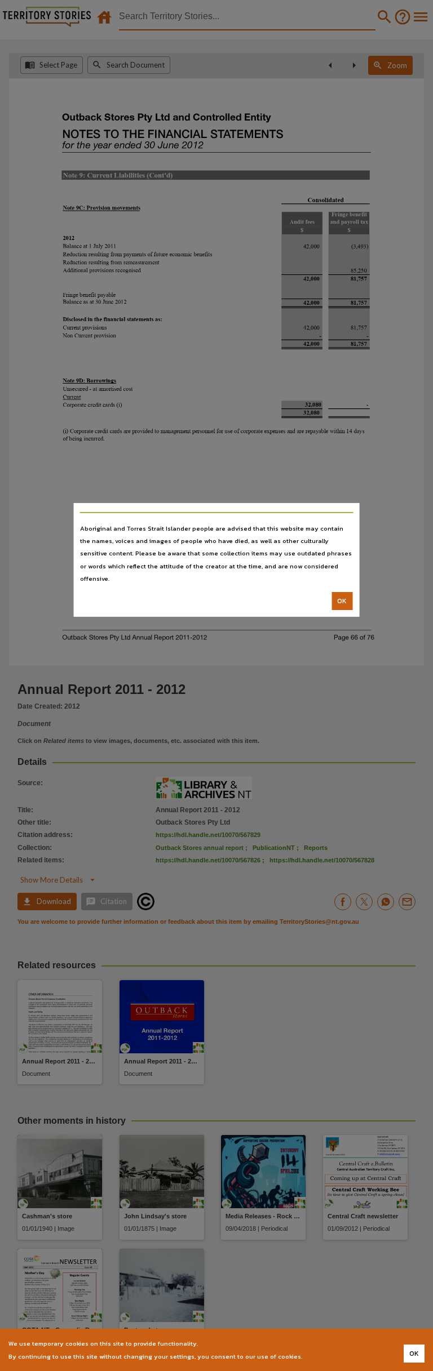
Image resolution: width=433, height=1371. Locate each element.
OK (342, 601)
